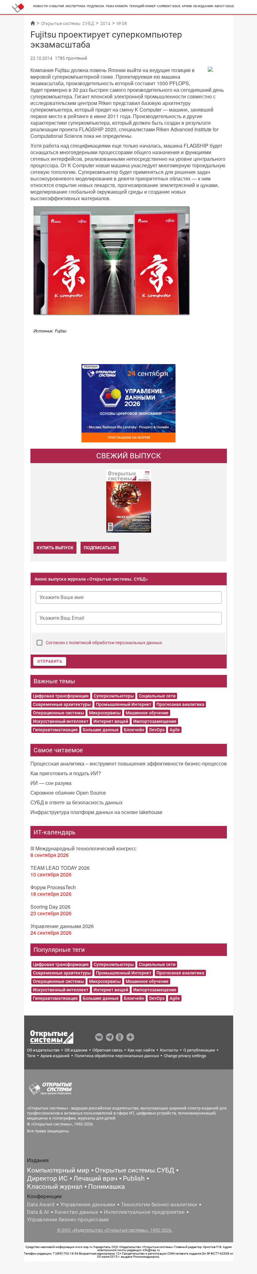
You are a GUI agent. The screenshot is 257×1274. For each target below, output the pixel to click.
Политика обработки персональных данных (117, 1055)
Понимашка (106, 1186)
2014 (105, 23)
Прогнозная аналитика (180, 704)
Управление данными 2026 (62, 926)
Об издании (203, 6)
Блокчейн (134, 729)
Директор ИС (47, 1178)
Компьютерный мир (58, 1170)
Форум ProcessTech (53, 887)
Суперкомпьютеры (114, 695)
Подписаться (100, 547)
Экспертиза (75, 6)
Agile (175, 729)
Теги (31, 1055)
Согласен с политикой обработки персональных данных (104, 642)
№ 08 (122, 23)
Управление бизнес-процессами (68, 1219)
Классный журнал (54, 1186)
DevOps (157, 729)
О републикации (199, 1050)
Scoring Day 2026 (50, 906)
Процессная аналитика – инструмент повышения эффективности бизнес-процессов (128, 763)
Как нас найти (141, 1050)
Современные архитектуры (62, 704)
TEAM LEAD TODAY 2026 (60, 867)
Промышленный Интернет (123, 704)
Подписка (95, 6)
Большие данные (101, 729)
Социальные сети (157, 695)
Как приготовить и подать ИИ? (65, 773)
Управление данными (87, 1204)
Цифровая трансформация (61, 695)
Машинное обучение (147, 712)
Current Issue (169, 6)
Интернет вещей (110, 721)
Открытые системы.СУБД (134, 1170)
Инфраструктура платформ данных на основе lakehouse (96, 812)
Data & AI (38, 1212)
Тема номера (117, 6)
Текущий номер (142, 6)
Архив (187, 6)
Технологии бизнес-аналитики (159, 1204)
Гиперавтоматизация (55, 729)
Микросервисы (105, 712)
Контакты (169, 1050)
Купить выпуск (55, 547)
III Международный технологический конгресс (83, 848)
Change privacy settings (185, 1055)
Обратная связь (107, 1050)
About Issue (224, 6)
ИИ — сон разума (50, 782)
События (56, 6)
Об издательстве (43, 1050)
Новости (40, 6)
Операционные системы (58, 712)
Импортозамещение (154, 721)
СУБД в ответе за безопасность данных (76, 802)
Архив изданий (55, 1055)
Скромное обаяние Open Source (68, 792)
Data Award (41, 1204)
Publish (134, 1178)
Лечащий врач (95, 1178)
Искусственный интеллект (60, 721)
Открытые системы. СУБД (67, 23)
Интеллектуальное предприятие (144, 1212)
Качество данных (76, 1212)
